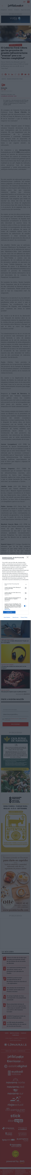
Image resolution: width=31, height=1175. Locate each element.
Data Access (15, 617)
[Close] (28, 557)
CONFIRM (9, 612)
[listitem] (15, 584)
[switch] (25, 588)
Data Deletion (7, 617)
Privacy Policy (24, 617)
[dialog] (15, 587)
